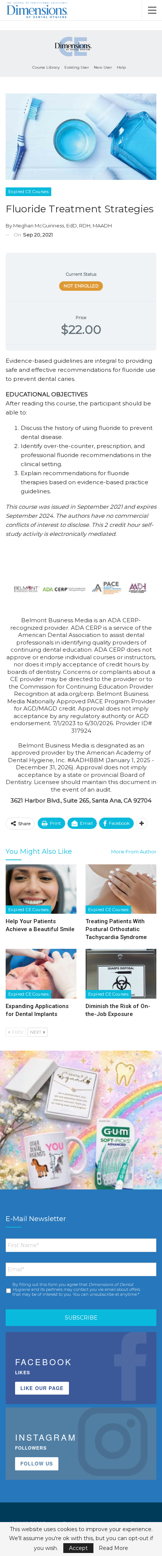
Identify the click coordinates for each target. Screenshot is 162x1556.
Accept (78, 1548)
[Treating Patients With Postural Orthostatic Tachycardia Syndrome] (121, 889)
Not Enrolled (81, 285)
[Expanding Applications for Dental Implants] (41, 974)
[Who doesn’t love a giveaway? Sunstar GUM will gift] (81, 1132)
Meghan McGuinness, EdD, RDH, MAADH (62, 226)
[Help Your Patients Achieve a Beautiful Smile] (41, 889)
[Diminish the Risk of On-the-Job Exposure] (121, 974)
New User (103, 67)
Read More (113, 1548)
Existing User (76, 67)
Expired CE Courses (28, 191)
